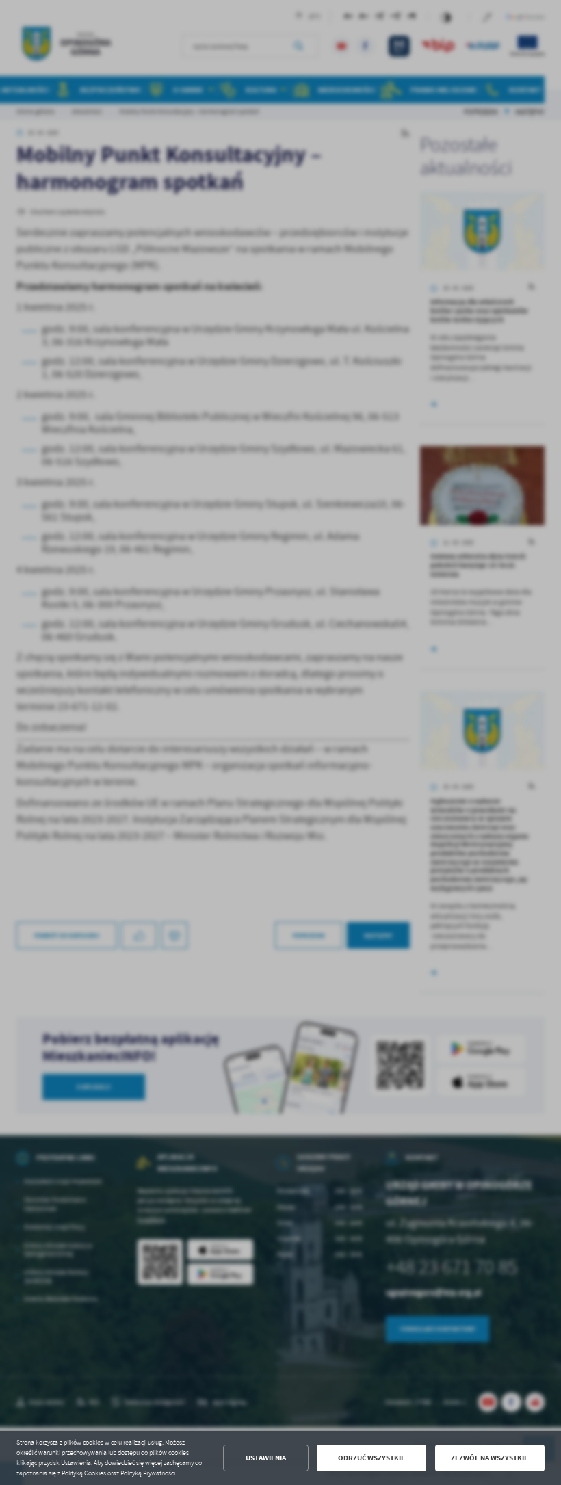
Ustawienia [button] (266, 1458)
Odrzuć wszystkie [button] (371, 1458)
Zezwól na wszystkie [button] (489, 1458)
